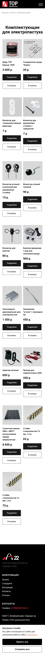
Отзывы (6, 595)
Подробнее (32, 635)
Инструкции (7, 587)
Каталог (12, 13)
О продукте (7, 583)
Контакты (6, 591)
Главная (4, 13)
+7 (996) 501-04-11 (19, 608)
